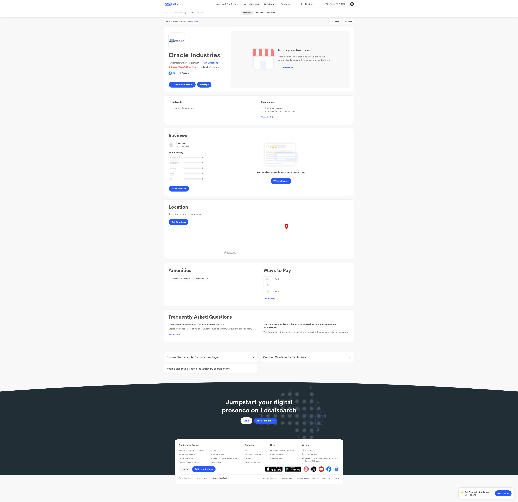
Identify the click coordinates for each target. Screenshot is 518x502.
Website (185, 73)
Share (337, 21)
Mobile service (201, 278)
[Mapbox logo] (230, 252)
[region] (286, 229)
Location (271, 12)
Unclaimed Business (183, 21)
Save (350, 21)
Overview (247, 12)
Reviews (259, 12)
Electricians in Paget (180, 13)
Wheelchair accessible (180, 278)
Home (166, 13)
